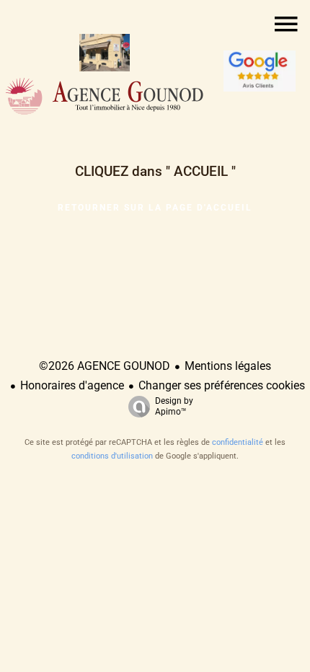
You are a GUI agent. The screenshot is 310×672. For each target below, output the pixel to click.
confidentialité (237, 442)
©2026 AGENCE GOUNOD (104, 366)
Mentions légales (228, 366)
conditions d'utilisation (112, 456)
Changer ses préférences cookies (221, 385)
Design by (174, 406)
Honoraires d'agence (72, 385)
